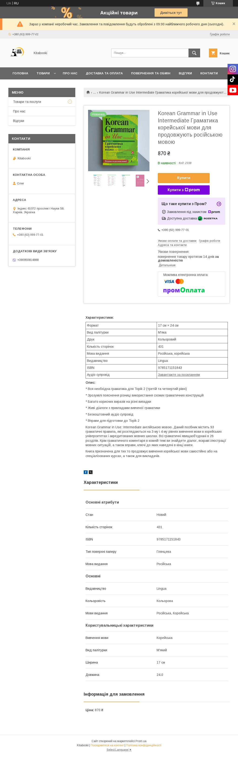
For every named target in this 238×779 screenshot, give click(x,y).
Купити (183, 178)
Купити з (176, 190)
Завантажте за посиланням (179, 374)
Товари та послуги (27, 102)
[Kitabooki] (18, 61)
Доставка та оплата (104, 73)
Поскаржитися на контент (107, 745)
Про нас (70, 73)
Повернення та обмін (150, 73)
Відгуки (185, 73)
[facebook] (86, 473)
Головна (20, 73)
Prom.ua (141, 741)
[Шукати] (194, 53)
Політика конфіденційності (143, 745)
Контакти (209, 73)
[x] (91, 473)
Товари (43, 73)
